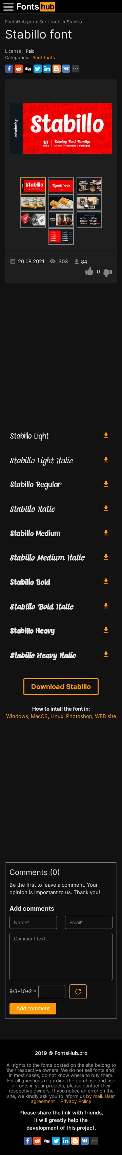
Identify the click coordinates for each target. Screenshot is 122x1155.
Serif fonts (44, 57)
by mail (94, 1096)
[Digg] (28, 69)
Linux (56, 716)
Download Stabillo (61, 687)
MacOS (39, 716)
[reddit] (19, 69)
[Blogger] (57, 69)
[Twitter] (38, 69)
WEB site (105, 716)
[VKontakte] (66, 69)
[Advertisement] (61, 354)
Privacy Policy (76, 1101)
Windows (17, 716)
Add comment (32, 1008)
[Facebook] (9, 69)
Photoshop (79, 716)
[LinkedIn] (47, 69)
